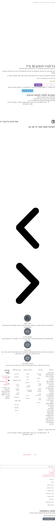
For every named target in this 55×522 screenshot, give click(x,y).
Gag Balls (16, 407)
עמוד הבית (52, 2)
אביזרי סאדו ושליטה (50, 493)
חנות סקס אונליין (39, 374)
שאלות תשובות (39, 384)
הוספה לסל (38, 85)
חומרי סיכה (51, 499)
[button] (27, 228)
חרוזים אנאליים (17, 385)
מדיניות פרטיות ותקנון (38, 394)
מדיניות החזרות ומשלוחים (39, 390)
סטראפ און (16, 376)
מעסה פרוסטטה (17, 393)
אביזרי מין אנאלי (17, 380)
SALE (52, 482)
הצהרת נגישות (39, 399)
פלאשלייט (27, 398)
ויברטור (27, 376)
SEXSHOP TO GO (50, 502)
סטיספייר (27, 374)
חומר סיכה (46, 2)
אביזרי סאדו (18, 400)
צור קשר (38, 402)
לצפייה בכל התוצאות (49, 475)
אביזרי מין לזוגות (17, 370)
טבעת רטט (16, 374)
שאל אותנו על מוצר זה (9, 121)
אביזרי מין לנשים (28, 370)
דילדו (28, 379)
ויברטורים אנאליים (17, 389)
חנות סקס (52, 479)
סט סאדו (16, 410)
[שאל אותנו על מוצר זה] (53, 121)
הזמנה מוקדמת (51, 505)
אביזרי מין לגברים (29, 391)
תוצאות (52, 472)
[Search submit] (54, 469)
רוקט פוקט (27, 382)
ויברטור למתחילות (28, 386)
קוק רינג (27, 395)
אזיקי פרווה (16, 404)
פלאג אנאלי (16, 397)
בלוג (38, 381)
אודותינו (38, 378)
